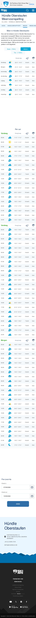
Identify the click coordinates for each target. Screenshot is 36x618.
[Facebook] (26, 602)
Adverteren (18, 581)
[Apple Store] (24, 607)
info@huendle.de (10, 545)
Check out (4, 492)
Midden (25, 49)
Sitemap (18, 591)
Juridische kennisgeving (18, 585)
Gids (3, 25)
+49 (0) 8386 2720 (10, 541)
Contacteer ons (18, 579)
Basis (11, 49)
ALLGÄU (4, 22)
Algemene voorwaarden (18, 589)
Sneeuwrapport (14, 25)
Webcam (33, 25)
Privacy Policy (18, 587)
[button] (27, 10)
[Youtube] (11, 602)
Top (18, 52)
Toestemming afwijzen (18, 596)
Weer (25, 25)
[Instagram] (21, 602)
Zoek (18, 504)
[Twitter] (16, 602)
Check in (4, 483)
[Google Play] (14, 607)
